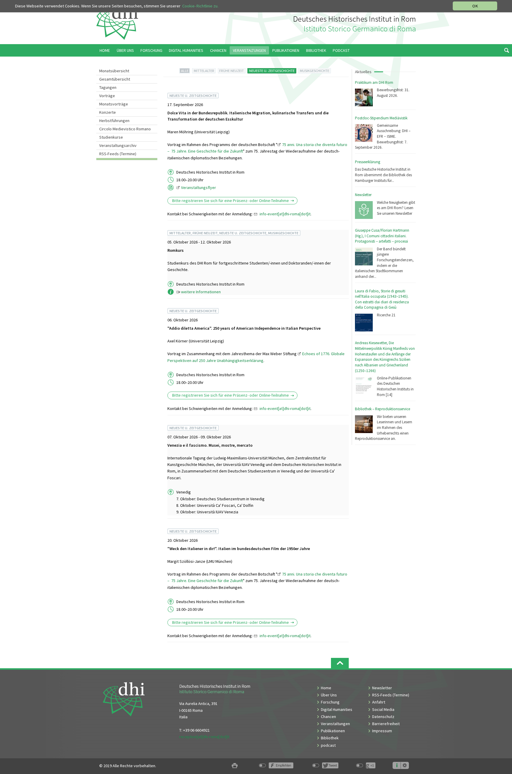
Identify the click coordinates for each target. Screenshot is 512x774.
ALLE (184, 70)
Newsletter (363, 194)
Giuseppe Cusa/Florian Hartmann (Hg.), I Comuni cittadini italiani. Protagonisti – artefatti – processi (382, 236)
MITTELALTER (204, 70)
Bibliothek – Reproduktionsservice (382, 408)
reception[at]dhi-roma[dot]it (204, 736)
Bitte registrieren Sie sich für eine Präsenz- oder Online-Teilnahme (230, 200)
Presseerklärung (367, 161)
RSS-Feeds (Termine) (117, 153)
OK (475, 6)
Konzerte (107, 112)
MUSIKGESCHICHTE (314, 70)
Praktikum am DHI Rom (374, 82)
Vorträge (107, 95)
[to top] (340, 663)
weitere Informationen (201, 291)
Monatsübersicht (114, 70)
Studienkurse (111, 137)
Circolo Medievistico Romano (125, 129)
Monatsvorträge (113, 104)
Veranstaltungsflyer (198, 187)
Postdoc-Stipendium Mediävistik (381, 118)
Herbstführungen (114, 120)
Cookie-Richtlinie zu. (200, 6)
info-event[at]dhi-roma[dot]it (285, 214)
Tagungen (107, 87)
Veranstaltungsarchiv (118, 145)
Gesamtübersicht (114, 79)
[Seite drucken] (235, 765)
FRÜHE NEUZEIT (231, 70)
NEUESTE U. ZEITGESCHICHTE (272, 70)
